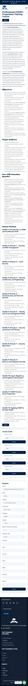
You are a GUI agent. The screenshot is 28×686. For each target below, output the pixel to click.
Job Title (4, 554)
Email (3, 547)
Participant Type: (6, 533)
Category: (4, 499)
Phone (3, 560)
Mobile (3, 567)
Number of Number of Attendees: (9, 526)
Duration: (4, 520)
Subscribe (6, 613)
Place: (3, 492)
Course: (4, 486)
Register (14, 442)
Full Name (4, 540)
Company (4, 574)
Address (4, 581)
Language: (4, 513)
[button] (26, 8)
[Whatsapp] (24, 682)
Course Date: (5, 506)
